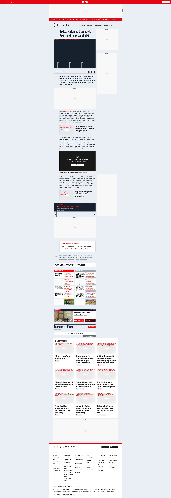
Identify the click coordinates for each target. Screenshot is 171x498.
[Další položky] (120, 19)
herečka (65, 255)
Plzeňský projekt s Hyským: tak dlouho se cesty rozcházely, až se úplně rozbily (80, 295)
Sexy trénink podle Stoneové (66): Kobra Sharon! (59, 294)
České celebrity (82, 25)
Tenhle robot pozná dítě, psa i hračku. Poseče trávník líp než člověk (59, 302)
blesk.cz (87, 277)
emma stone (90, 255)
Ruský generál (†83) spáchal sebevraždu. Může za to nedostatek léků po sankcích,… (80, 275)
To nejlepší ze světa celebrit (70, 243)
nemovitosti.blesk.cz (90, 304)
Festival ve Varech (71, 246)
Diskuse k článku (64, 326)
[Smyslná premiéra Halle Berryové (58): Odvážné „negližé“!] (69, 289)
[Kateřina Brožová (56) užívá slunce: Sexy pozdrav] (69, 275)
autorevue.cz (88, 291)
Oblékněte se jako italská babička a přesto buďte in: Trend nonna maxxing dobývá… (80, 282)
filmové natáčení (70, 257)
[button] (105, 447)
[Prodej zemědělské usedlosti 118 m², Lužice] (91, 302)
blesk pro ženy (89, 284)
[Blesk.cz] (85, 2)
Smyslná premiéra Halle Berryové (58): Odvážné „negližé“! (59, 287)
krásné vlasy (62, 257)
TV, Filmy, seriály (83, 248)
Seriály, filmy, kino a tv (107, 25)
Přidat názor (91, 326)
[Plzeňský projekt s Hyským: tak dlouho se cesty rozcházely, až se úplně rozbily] (91, 295)
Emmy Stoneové (68, 111)
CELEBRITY (61, 25)
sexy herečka (71, 259)
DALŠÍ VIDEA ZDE (91, 309)
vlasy (60, 255)
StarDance (89, 25)
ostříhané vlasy (83, 259)
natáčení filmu (88, 257)
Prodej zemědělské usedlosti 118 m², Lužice (80, 301)
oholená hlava (76, 255)
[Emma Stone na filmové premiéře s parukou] (66, 39)
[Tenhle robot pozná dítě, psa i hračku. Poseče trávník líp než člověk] (69, 302)
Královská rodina (65, 248)
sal (57, 72)
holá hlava (83, 255)
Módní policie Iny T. (88, 246)
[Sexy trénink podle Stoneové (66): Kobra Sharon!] (69, 295)
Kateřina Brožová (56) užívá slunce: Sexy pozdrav (58, 274)
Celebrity (63, 246)
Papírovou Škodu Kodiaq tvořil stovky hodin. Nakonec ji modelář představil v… (80, 288)
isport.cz (87, 297)
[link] (60, 447)
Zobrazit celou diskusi (89, 336)
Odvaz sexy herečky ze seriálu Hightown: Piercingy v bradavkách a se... (59, 282)
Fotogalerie (60, 204)
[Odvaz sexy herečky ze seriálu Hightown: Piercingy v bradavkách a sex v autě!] (69, 282)
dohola (77, 259)
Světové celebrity (97, 25)
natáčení (70, 255)
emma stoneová (63, 259)
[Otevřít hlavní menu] (2, 2)
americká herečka (80, 257)
